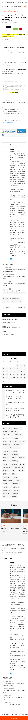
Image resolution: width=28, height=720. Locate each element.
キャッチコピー (6, 301)
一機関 (5, 451)
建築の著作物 (7, 467)
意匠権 (5, 474)
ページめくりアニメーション (11, 447)
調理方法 (6, 493)
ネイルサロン (7, 441)
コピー (13, 301)
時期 (19, 480)
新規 (15, 477)
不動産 (5, 454)
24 (24, 374)
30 (21, 377)
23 (21, 374)
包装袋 (21, 457)
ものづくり (6, 428)
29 (17, 377)
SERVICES (14, 714)
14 (14, 371)
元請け (5, 457)
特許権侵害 (16, 483)
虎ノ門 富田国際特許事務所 (7, 122)
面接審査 (14, 496)
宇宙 (5, 464)
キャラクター (17, 434)
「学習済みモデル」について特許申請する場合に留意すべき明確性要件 (14, 270)
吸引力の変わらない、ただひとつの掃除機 (11, 298)
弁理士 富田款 (13, 11)
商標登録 (15, 461)
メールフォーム (17, 253)
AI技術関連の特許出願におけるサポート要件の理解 (14, 277)
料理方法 (6, 477)
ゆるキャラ (17, 428)
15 (17, 371)
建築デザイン (19, 467)
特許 (10, 267)
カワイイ (6, 434)
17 (24, 371)
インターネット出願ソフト (10, 431)
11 (3, 371)
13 (10, 371)
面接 (5, 496)
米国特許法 (6, 490)
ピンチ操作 (17, 444)
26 (7, 377)
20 (10, 374)
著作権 (16, 490)
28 (14, 377)
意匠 (21, 470)
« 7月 (3, 381)
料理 (14, 474)
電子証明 (16, 493)
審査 (22, 464)
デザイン (6, 438)
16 (21, 371)
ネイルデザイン (19, 441)
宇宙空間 (14, 464)
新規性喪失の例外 (8, 480)
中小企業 (15, 454)
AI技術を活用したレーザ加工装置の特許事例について (14, 284)
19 (7, 374)
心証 (14, 470)
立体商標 (16, 487)
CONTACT (21, 714)
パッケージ (6, 444)
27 (10, 377)
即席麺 (5, 461)
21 (14, 374)
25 (3, 377)
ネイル (15, 438)
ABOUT (8, 714)
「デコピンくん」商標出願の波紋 (12, 291)
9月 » (25, 381)
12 (7, 371)
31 (24, 377)
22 (17, 374)
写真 (14, 457)
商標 (5, 11)
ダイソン (19, 301)
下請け (14, 451)
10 (24, 368)
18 (3, 374)
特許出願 (6, 483)
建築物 (5, 470)
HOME (3, 714)
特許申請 (6, 487)
